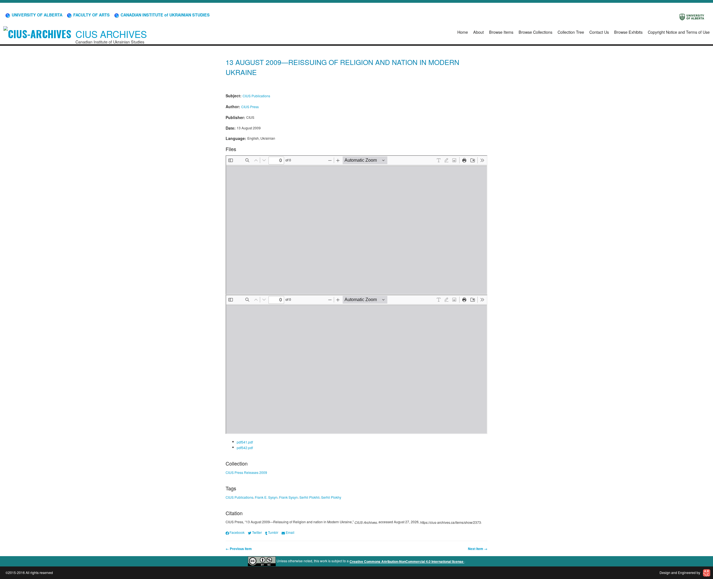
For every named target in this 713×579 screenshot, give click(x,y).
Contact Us (599, 32)
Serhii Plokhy (331, 497)
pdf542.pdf (245, 447)
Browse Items (501, 32)
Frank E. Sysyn (266, 497)
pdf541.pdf (245, 442)
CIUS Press (250, 106)
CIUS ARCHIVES (111, 34)
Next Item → (477, 548)
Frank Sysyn (288, 497)
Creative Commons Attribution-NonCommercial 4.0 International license (407, 561)
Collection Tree (571, 32)
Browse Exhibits (628, 32)
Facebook (237, 532)
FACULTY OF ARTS (91, 15)
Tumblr (273, 532)
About (478, 32)
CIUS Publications (256, 95)
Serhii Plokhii (309, 497)
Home (462, 32)
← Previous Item (239, 548)
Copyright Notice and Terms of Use (679, 32)
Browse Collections (535, 32)
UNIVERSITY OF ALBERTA (36, 15)
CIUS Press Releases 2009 (246, 472)
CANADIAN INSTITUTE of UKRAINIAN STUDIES (164, 15)
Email (290, 532)
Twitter (257, 532)
